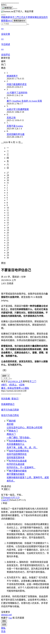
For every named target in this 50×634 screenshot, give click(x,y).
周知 (4, 621)
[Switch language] (2, 14)
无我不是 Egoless (15, 126)
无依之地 (11, 117)
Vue (10, 618)
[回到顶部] (14, 8)
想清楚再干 (12, 76)
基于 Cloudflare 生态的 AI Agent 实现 (24, 101)
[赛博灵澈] (7, 8)
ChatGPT (5, 500)
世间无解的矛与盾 (15, 134)
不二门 (32, 381)
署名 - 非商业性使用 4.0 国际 (15, 388)
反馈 (4, 625)
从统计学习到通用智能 (18, 109)
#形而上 (13, 385)
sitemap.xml (6, 614)
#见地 (21, 385)
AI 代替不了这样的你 (17, 92)
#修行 (4, 385)
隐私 (3, 628)
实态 (3, 631)
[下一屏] (16, 8)
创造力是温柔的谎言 (17, 84)
